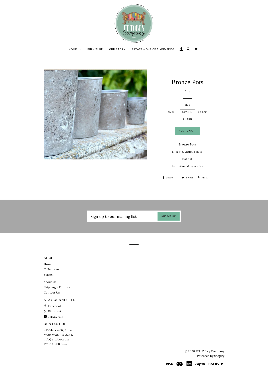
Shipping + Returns (57, 287)
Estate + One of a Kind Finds (153, 49)
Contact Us (52, 292)
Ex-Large (187, 119)
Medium (187, 112)
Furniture (95, 49)
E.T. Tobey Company (210, 351)
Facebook (54, 306)
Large (202, 112)
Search (48, 274)
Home (73, 49)
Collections (51, 269)
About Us (50, 282)
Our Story (117, 49)
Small (172, 112)
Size (187, 104)
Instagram (55, 316)
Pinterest (54, 311)
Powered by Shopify (210, 356)
